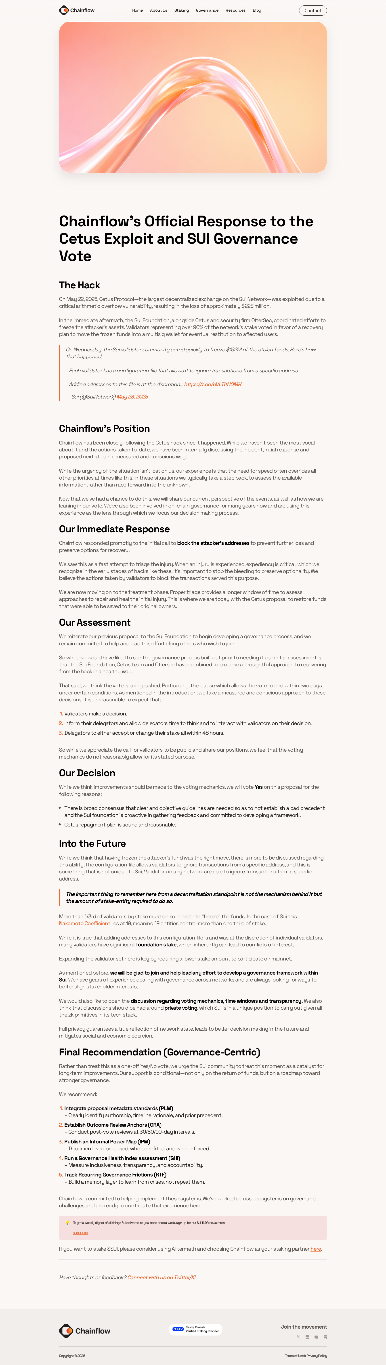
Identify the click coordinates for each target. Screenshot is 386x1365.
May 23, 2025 (132, 396)
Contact (313, 10)
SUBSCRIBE (80, 1233)
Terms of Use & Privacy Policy (306, 1356)
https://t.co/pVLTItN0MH (212, 384)
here (315, 1248)
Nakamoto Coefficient (84, 923)
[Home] (76, 10)
